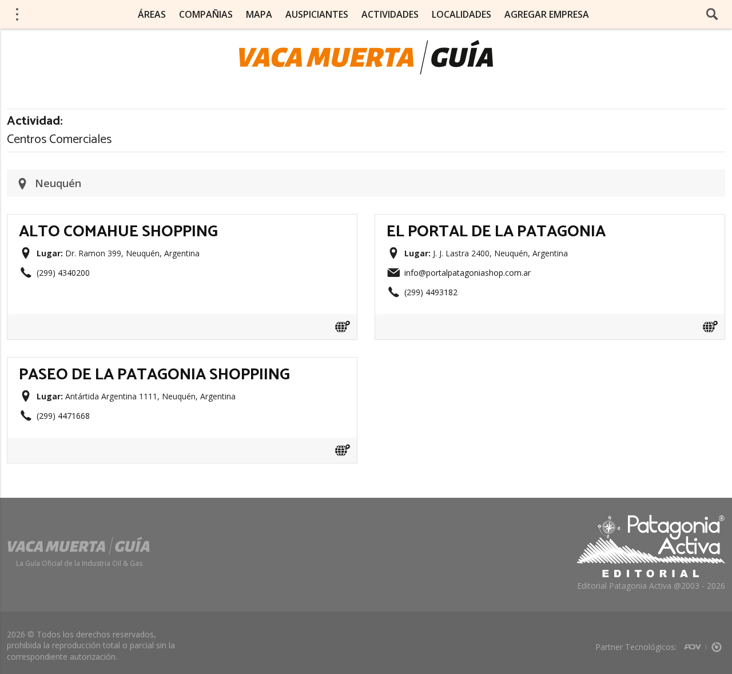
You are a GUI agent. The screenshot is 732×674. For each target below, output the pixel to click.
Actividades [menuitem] (390, 14)
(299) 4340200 (63, 272)
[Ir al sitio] (342, 326)
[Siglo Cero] (716, 643)
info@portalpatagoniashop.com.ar (467, 272)
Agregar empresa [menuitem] (546, 14)
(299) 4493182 (431, 292)
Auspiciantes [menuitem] (316, 14)
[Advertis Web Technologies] (695, 643)
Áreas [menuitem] (152, 14)
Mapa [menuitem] (259, 14)
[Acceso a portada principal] (366, 57)
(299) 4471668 (63, 415)
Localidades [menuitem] (461, 14)
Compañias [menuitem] (206, 14)
